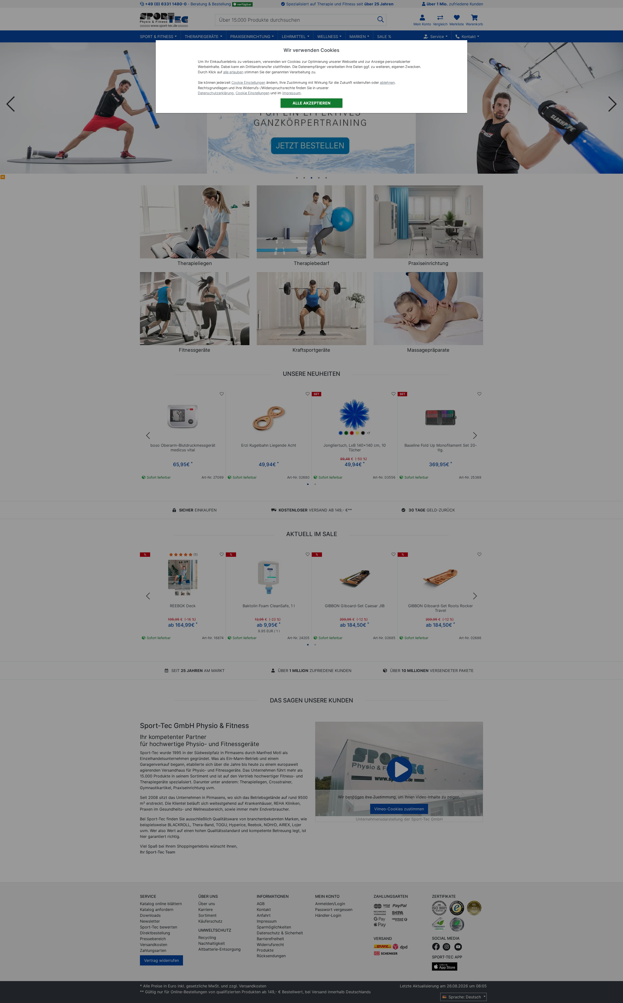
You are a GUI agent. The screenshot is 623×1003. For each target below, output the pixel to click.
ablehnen (387, 82)
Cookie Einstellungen (248, 82)
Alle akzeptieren (311, 103)
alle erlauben (233, 72)
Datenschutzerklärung (216, 93)
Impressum (291, 93)
